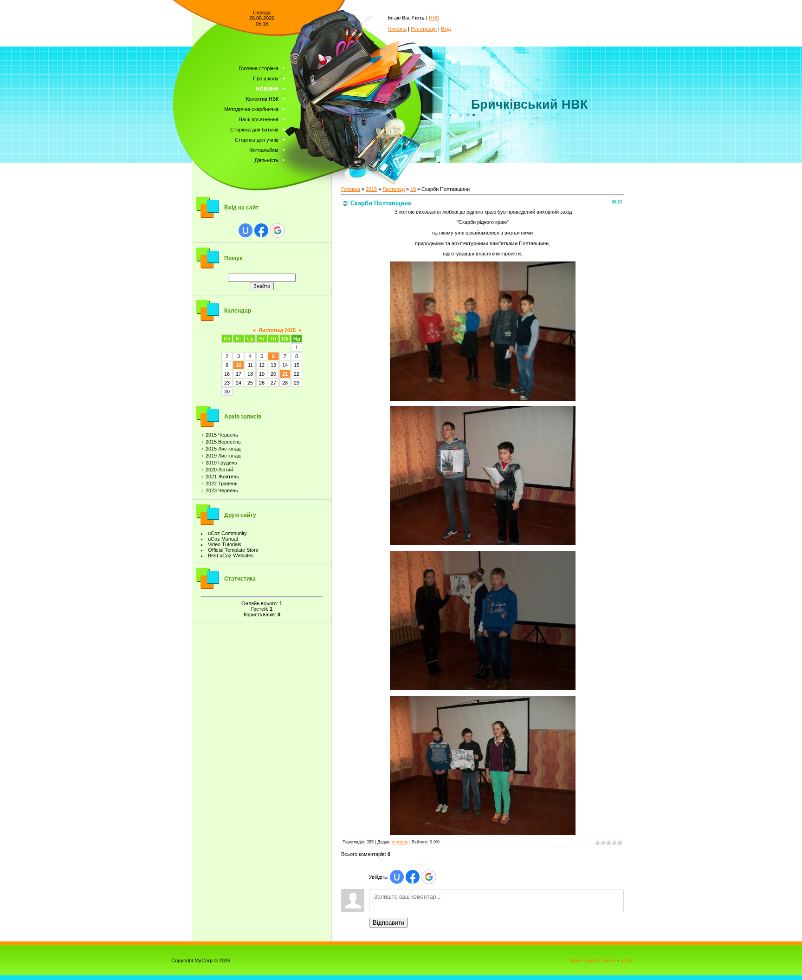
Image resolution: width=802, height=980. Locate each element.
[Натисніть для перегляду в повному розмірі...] (483, 399)
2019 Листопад (223, 455)
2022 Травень (222, 483)
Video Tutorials (224, 544)
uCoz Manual (223, 539)
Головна (397, 29)
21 (285, 374)
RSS (434, 17)
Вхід (446, 29)
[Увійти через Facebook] (261, 230)
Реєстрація (424, 29)
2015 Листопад (223, 448)
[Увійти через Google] (277, 230)
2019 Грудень (221, 462)
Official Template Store (233, 550)
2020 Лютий (219, 469)
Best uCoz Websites (231, 555)
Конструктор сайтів (593, 960)
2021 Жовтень (222, 476)
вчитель (400, 842)
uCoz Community (227, 533)
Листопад (393, 189)
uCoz (627, 960)
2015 (371, 189)
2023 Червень (222, 490)
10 (238, 365)
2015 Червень (222, 435)
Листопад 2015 (277, 330)
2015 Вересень (223, 441)
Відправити (388, 922)
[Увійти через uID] (245, 230)
